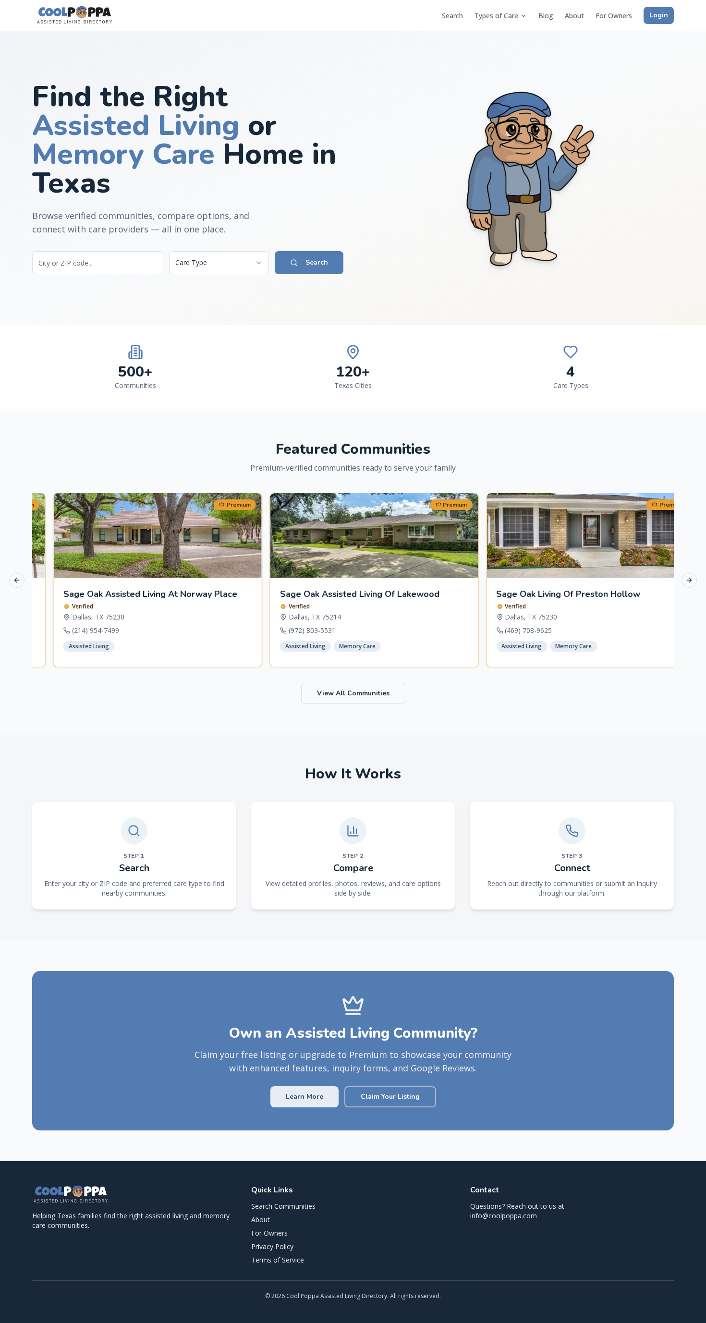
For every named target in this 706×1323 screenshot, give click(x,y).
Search (452, 15)
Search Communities (283, 1206)
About (574, 15)
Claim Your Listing (390, 1096)
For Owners (614, 15)
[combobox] (219, 262)
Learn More (304, 1096)
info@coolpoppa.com (503, 1215)
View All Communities (353, 693)
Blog (545, 15)
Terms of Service (277, 1259)
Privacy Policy (272, 1246)
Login (658, 15)
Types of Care (496, 15)
